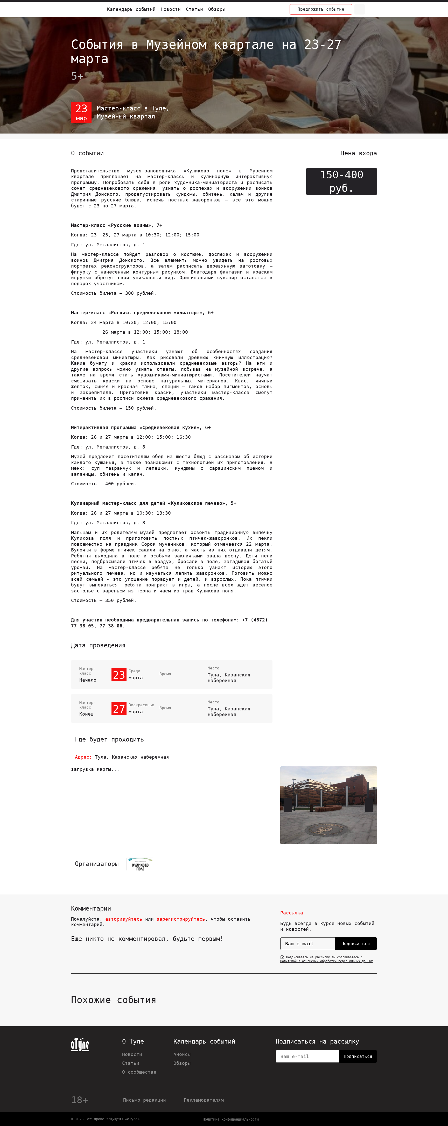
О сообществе (139, 1072)
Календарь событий (131, 9)
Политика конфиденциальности (231, 1119)
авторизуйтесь (123, 919)
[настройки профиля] (372, 9)
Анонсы (182, 1054)
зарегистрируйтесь (181, 919)
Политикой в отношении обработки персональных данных (326, 961)
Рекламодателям (204, 1100)
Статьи (194, 9)
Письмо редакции (144, 1100)
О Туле (133, 1041)
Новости (171, 9)
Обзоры (216, 9)
